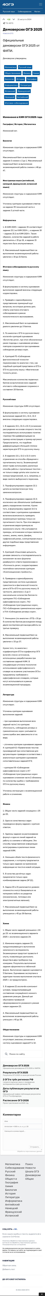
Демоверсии (33, 1175)
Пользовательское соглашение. (14, 1244)
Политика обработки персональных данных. (18, 1241)
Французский (24, 91)
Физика (26, 73)
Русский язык (9, 11)
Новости (30, 1167)
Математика (39, 11)
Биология (9, 79)
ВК (15, 1229)
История (20, 79)
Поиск (29, 1164)
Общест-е (11, 1178)
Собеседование (24, 11)
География (32, 79)
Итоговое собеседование (16, 103)
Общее (29, 1178)
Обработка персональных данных (29, 1151)
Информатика (11, 85)
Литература (25, 85)
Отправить (34, 1147)
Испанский (10, 91)
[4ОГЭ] (8, 4)
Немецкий (9, 97)
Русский (10, 1171)
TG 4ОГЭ (9, 23)
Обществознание (13, 73)
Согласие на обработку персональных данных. (19, 1243)
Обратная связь (9, 1265)
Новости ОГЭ (8, 33)
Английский (22, 97)
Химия (36, 73)
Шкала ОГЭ (32, 1171)
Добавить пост (8, 1269)
